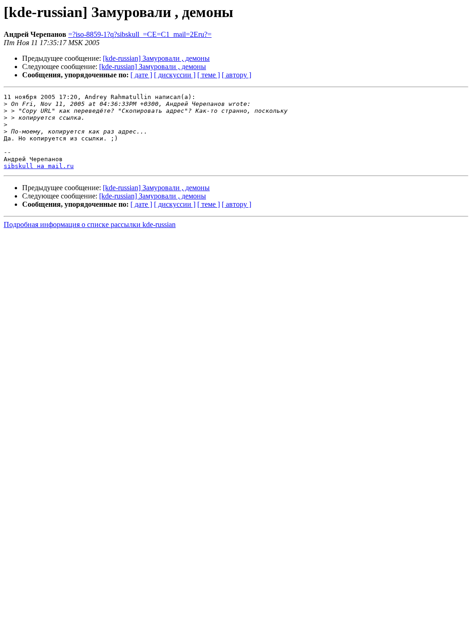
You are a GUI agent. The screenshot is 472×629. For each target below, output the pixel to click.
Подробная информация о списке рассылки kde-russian (90, 224)
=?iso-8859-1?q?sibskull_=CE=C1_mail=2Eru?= (140, 34)
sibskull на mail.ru (39, 166)
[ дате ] (141, 75)
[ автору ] (236, 75)
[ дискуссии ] (174, 75)
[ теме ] (208, 75)
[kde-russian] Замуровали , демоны (156, 58)
